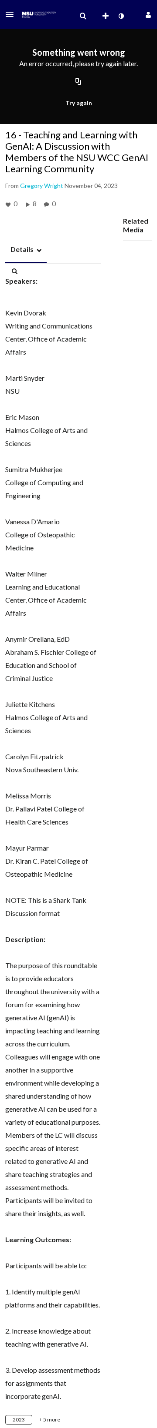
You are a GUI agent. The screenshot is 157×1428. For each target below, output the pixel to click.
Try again (78, 103)
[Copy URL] (78, 82)
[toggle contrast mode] (121, 16)
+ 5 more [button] (49, 1419)
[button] (12, 14)
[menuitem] (83, 16)
